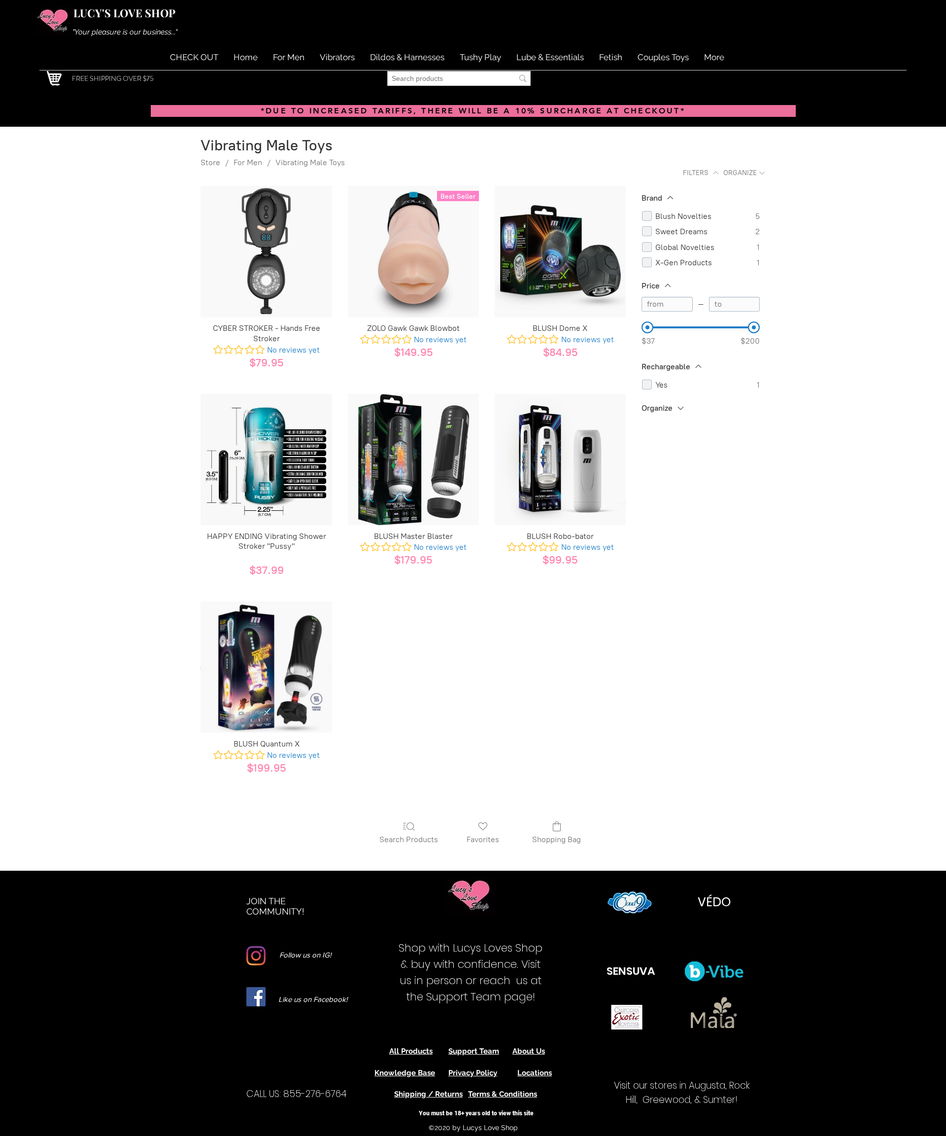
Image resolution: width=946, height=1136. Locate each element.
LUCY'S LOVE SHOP (124, 12)
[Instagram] (256, 955)
